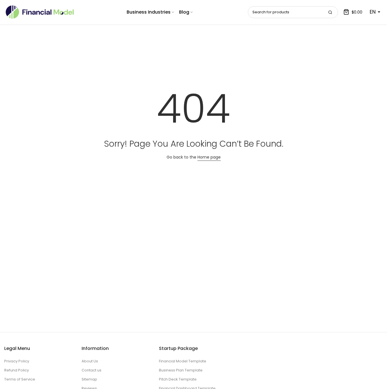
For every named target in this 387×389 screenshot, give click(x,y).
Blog (184, 12)
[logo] (40, 12)
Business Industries (149, 12)
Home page (209, 157)
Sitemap (89, 379)
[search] (330, 12)
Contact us (91, 370)
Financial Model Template (182, 361)
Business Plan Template (181, 370)
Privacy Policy (16, 361)
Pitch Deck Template (178, 379)
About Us (90, 361)
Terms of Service (19, 379)
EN (373, 11)
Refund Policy (16, 370)
